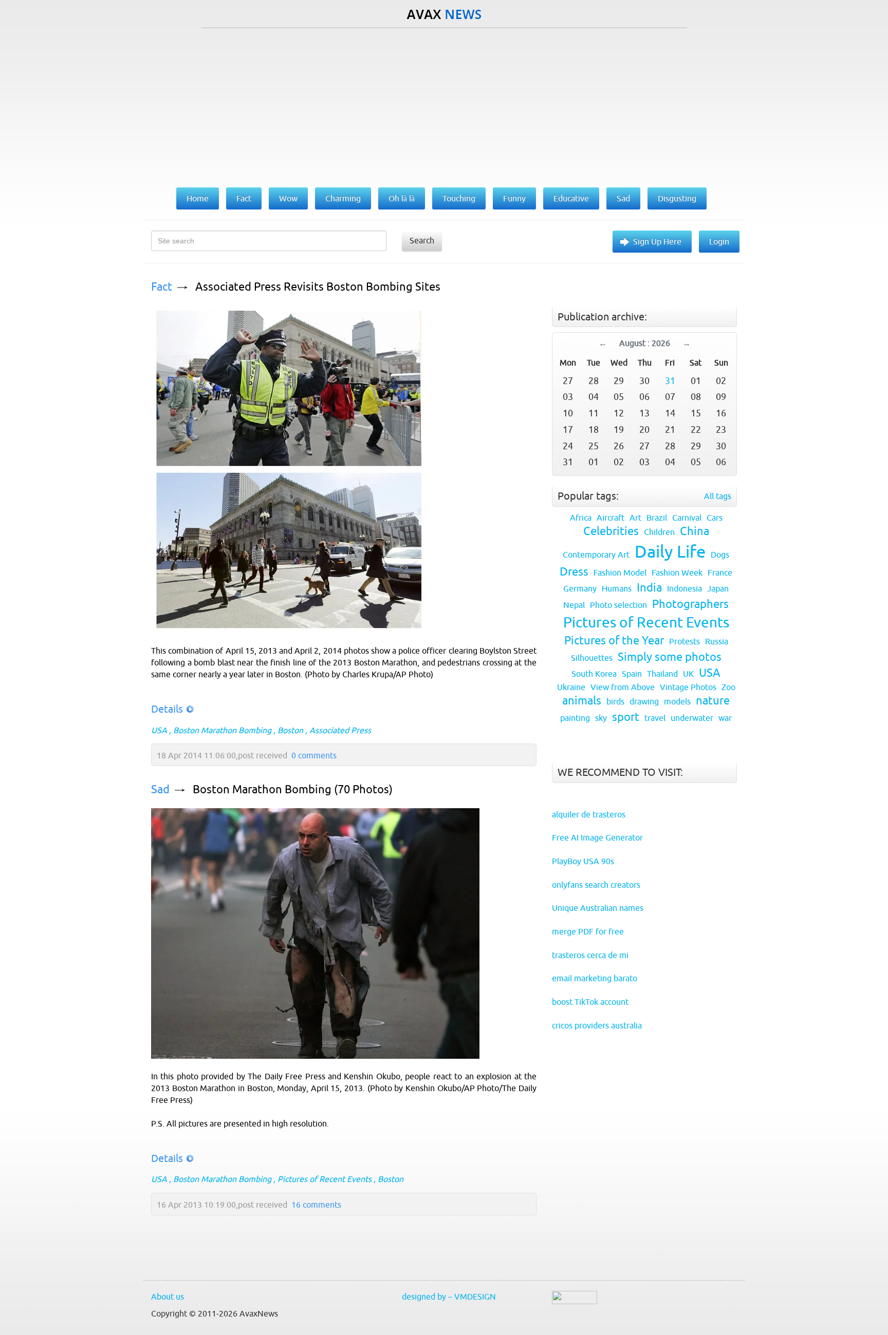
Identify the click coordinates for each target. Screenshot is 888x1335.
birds (615, 701)
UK (688, 673)
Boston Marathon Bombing (222, 730)
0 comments (314, 755)
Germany (580, 588)
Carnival (686, 517)
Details (167, 709)
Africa (580, 517)
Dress (574, 571)
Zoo (728, 687)
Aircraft (610, 517)
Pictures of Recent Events (325, 1179)
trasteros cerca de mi (590, 955)
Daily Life (670, 551)
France (720, 572)
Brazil (656, 517)
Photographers (690, 604)
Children (659, 532)
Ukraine (571, 687)
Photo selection (618, 604)
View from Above (622, 687)
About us (167, 1296)
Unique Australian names (597, 907)
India (649, 587)
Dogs (720, 554)
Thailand (662, 673)
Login (719, 241)
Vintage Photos (688, 687)
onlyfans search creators (596, 884)
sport (625, 717)
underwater (692, 717)
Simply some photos (669, 657)
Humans (617, 588)
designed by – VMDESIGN (449, 1296)
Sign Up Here (657, 241)
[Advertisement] (444, 105)
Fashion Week (677, 572)
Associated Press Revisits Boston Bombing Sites (317, 286)
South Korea (594, 673)
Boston (290, 730)
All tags (717, 496)
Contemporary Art (596, 554)
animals (581, 700)
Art (635, 517)
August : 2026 (644, 343)
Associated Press (340, 730)
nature (713, 700)
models (677, 701)
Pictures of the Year (614, 640)
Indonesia (684, 588)
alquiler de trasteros (588, 814)
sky (601, 717)
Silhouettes (592, 657)
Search (422, 240)
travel (654, 717)
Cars (715, 517)
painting (575, 717)
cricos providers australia (597, 1025)
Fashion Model (620, 572)
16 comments (316, 1204)
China (694, 531)
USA (159, 730)
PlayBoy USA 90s (583, 861)
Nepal (574, 604)
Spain (632, 673)
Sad (160, 789)
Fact (161, 286)
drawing (644, 701)
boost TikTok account (590, 1001)
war (725, 717)
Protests (684, 641)
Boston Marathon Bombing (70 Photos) (293, 789)
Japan (718, 588)
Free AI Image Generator (597, 837)
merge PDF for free (588, 931)
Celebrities (611, 531)
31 (670, 380)
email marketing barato (594, 978)
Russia (716, 641)
